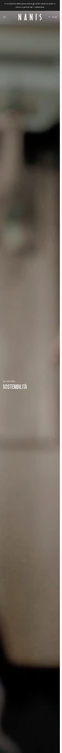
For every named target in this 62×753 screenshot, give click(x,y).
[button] (4, 17)
